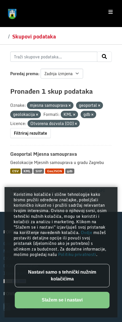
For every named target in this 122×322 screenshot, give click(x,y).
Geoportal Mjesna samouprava (43, 154)
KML (27, 171)
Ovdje (87, 232)
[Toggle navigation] (110, 12)
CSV (15, 171)
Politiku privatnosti (77, 254)
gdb (69, 171)
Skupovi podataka (34, 36)
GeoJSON (54, 171)
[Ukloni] (70, 105)
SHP (38, 171)
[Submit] (104, 57)
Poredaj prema (24, 73)
